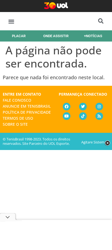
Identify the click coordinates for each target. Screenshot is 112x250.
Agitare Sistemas (94, 142)
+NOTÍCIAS (93, 36)
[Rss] (99, 116)
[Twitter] (83, 106)
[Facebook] (66, 106)
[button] (11, 21)
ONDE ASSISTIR (56, 36)
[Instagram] (99, 106)
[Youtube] (66, 116)
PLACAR (19, 36)
